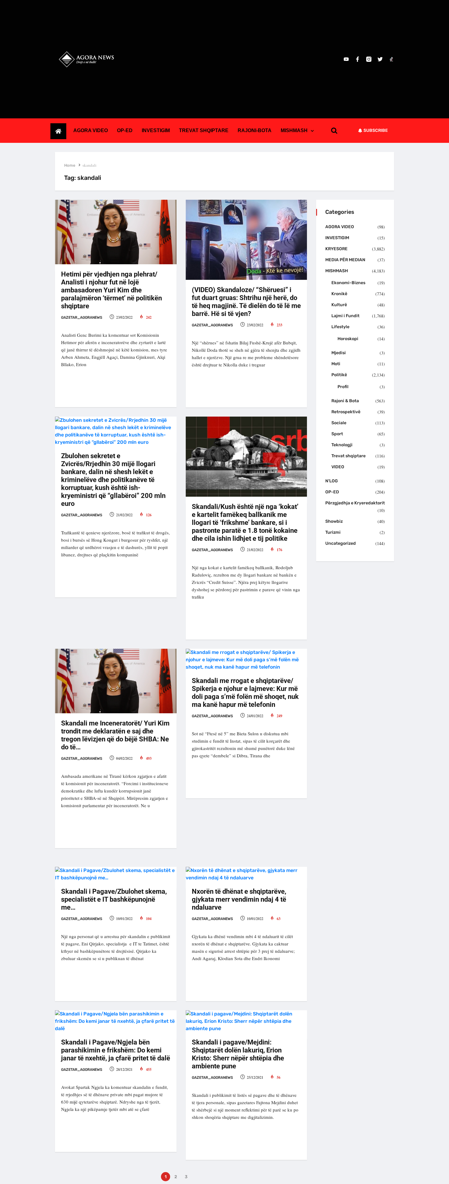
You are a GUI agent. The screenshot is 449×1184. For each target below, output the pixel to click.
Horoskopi (348, 338)
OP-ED (125, 130)
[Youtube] (346, 59)
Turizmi (333, 532)
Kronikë (339, 293)
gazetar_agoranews (81, 317)
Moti (335, 363)
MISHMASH (294, 130)
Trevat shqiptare (348, 455)
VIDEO (337, 467)
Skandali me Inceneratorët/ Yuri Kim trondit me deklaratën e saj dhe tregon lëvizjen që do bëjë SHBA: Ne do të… (115, 735)
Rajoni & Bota (345, 400)
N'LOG (331, 481)
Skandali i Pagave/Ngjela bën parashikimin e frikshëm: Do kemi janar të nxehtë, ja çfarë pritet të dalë (115, 1050)
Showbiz (334, 521)
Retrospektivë (345, 411)
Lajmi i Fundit (345, 315)
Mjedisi (338, 352)
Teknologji (341, 444)
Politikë (339, 374)
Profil (343, 386)
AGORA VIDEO (90, 130)
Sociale (338, 422)
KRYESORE (336, 248)
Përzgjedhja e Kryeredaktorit (355, 503)
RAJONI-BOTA (255, 130)
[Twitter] (380, 59)
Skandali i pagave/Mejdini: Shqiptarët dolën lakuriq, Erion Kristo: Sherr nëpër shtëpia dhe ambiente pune (238, 1054)
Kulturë (339, 304)
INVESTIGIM (156, 130)
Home (69, 165)
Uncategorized (340, 543)
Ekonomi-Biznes (348, 282)
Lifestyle (340, 326)
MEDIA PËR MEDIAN (345, 259)
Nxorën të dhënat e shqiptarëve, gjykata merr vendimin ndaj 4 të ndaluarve (239, 899)
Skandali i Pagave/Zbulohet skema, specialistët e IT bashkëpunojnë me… (114, 899)
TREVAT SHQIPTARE (203, 130)
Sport (337, 433)
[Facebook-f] (357, 59)
